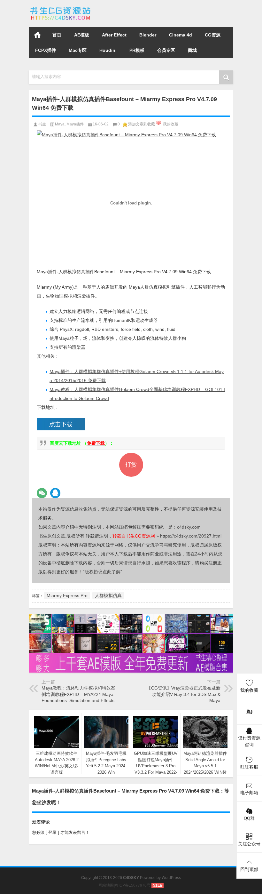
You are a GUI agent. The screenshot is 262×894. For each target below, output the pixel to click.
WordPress (171, 877)
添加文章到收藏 (141, 124)
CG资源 (212, 34)
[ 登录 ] (52, 832)
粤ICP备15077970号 (132, 885)
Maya (60, 124)
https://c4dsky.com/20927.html (190, 536)
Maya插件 (75, 124)
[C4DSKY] (61, 8)
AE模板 (81, 34)
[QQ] (55, 493)
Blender (147, 34)
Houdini (108, 50)
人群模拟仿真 (108, 595)
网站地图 (106, 885)
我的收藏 (170, 124)
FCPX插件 (45, 50)
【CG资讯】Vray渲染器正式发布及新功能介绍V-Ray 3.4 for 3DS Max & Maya (183, 694)
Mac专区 (78, 50)
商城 (192, 50)
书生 (42, 124)
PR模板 (136, 50)
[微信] (42, 493)
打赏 (131, 464)
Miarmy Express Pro (67, 595)
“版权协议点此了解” (102, 571)
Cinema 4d (180, 34)
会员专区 (166, 50)
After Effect (114, 34)
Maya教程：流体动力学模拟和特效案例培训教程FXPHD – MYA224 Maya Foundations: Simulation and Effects (78, 694)
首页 (37, 35)
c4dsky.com (189, 527)
